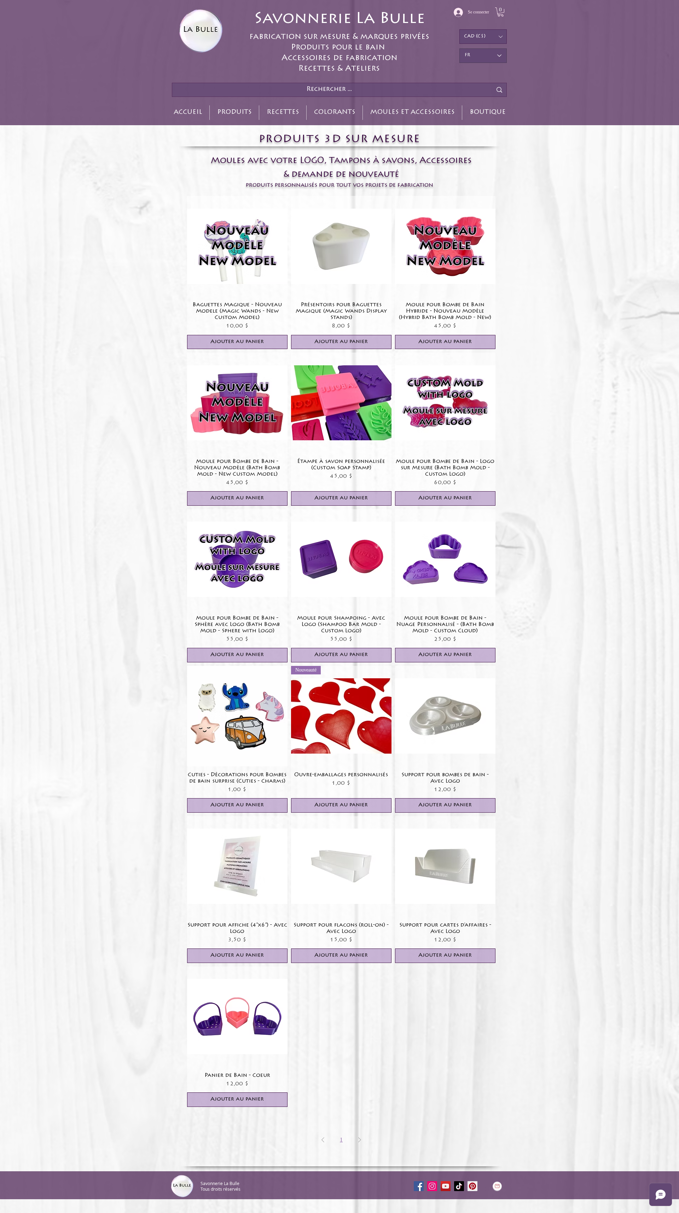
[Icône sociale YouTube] (446, 1186)
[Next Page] (359, 1140)
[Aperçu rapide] (237, 246)
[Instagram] (432, 1186)
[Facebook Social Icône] (419, 1186)
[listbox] (483, 36)
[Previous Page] (323, 1140)
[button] (500, 12)
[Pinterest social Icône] (472, 1186)
